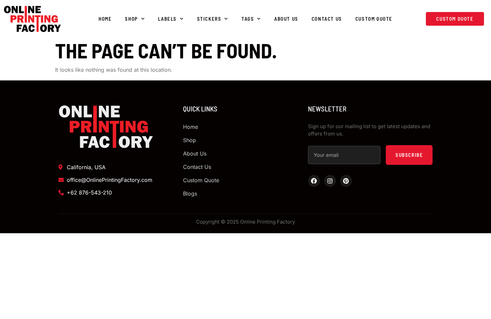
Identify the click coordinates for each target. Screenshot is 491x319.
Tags (247, 19)
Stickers (209, 19)
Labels (167, 19)
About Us (286, 19)
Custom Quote (373, 19)
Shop (131, 19)
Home (105, 19)
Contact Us (327, 19)
